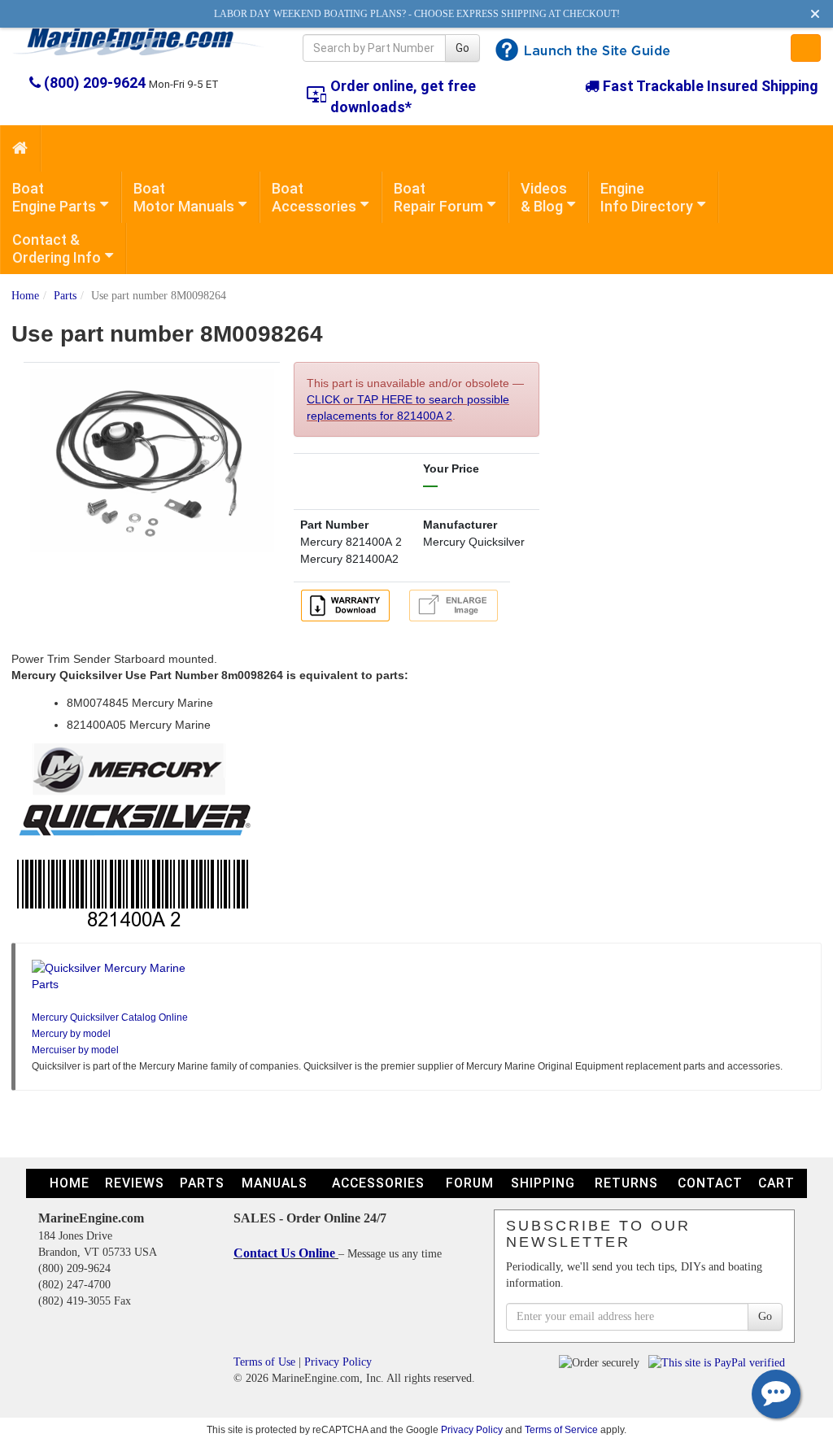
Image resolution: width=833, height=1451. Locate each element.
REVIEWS (134, 1183)
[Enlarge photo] (456, 604)
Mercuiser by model (75, 1050)
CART (776, 1183)
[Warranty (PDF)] (348, 604)
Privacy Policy (338, 1362)
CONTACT (710, 1183)
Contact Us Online (285, 1253)
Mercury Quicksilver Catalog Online (110, 1017)
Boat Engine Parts (54, 197)
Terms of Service (561, 1429)
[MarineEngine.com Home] (138, 41)
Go (462, 47)
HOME (69, 1183)
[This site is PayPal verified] (719, 1362)
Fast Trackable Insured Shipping (709, 85)
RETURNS (626, 1183)
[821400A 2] (152, 459)
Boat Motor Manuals (183, 197)
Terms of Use (264, 1362)
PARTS (202, 1183)
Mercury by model (71, 1033)
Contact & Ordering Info (56, 248)
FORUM (470, 1183)
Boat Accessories (314, 197)
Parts (65, 296)
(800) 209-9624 (95, 82)
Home (25, 296)
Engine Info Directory (646, 197)
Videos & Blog (544, 197)
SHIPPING (543, 1183)
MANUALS (274, 1183)
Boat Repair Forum (438, 197)
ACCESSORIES (378, 1183)
